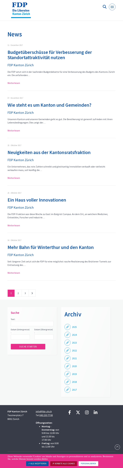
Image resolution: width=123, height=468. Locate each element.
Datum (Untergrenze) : (20, 331)
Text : (13, 319)
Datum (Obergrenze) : (43, 331)
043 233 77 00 (46, 415)
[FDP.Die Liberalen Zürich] (22, 11)
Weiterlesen (14, 82)
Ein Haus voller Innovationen (37, 200)
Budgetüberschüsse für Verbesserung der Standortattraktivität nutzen (50, 54)
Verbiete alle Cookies (64, 463)
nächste (32, 294)
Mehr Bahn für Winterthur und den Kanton (51, 247)
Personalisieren (88, 463)
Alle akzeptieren (38, 463)
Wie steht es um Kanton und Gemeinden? (49, 105)
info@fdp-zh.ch (44, 411)
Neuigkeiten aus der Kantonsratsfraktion (49, 152)
